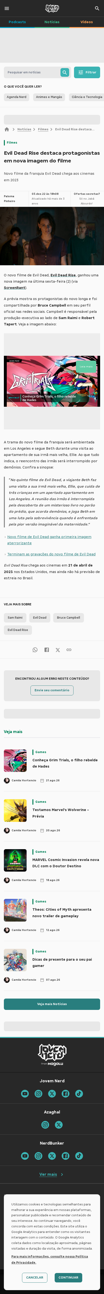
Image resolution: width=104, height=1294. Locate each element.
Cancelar (34, 1277)
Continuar (68, 1277)
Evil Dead (39, 617)
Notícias (24, 129)
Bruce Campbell (68, 617)
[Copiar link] (69, 650)
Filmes (43, 129)
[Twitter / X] (57, 650)
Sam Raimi (15, 617)
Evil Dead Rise (18, 630)
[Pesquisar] (64, 72)
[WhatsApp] (35, 650)
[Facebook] (47, 650)
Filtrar (91, 72)
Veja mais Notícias (52, 1004)
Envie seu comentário (52, 690)
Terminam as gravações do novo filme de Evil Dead (51, 554)
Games (40, 752)
